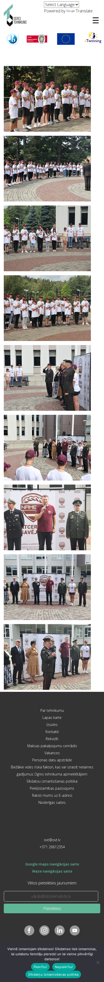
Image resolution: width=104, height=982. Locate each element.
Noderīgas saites (52, 802)
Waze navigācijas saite (52, 871)
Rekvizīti (52, 738)
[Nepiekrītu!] (97, 962)
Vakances (52, 752)
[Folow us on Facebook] (29, 930)
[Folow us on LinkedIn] (60, 930)
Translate (84, 11)
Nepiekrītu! (64, 967)
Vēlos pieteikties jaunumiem (52, 883)
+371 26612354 (52, 846)
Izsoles (52, 724)
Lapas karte (52, 717)
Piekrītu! (40, 967)
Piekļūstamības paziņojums (52, 788)
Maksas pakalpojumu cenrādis (52, 745)
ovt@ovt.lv (52, 839)
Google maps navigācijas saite (52, 864)
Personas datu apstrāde (52, 760)
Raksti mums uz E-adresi (52, 795)
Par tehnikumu (52, 710)
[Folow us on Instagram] (44, 930)
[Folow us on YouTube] (75, 930)
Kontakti (52, 731)
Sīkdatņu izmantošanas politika (52, 781)
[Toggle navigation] (95, 20)
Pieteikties (52, 908)
